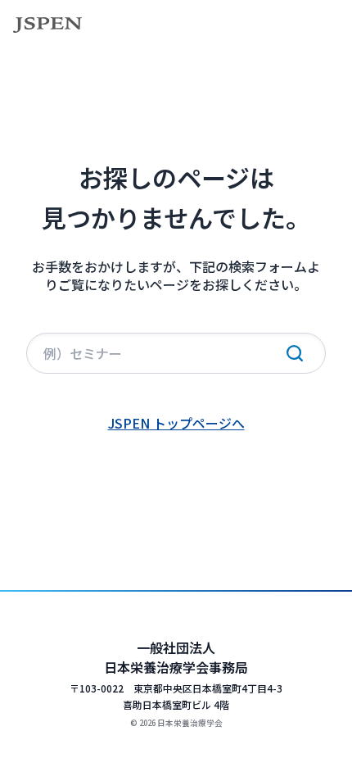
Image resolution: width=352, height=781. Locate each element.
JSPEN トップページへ (176, 423)
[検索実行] (294, 353)
